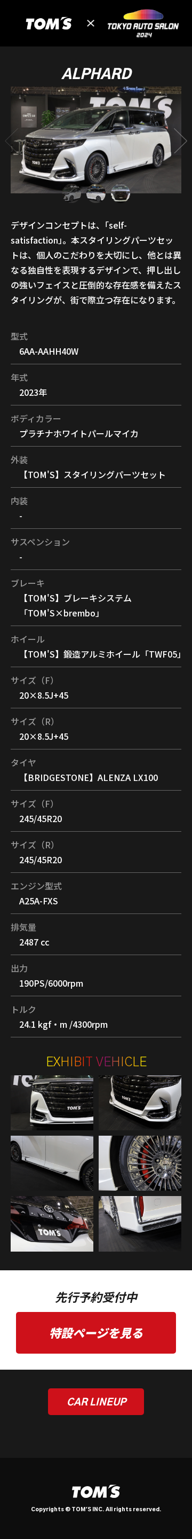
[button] (180, 140)
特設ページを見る (96, 1332)
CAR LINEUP (96, 1403)
